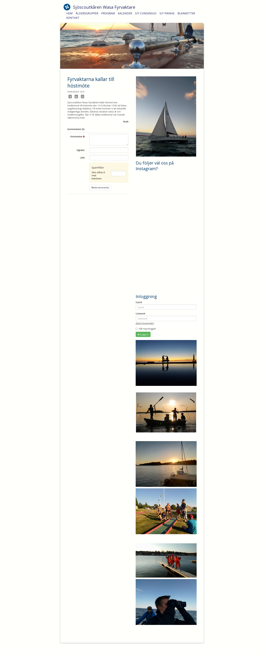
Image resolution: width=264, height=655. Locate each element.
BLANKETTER (186, 13)
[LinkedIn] (76, 96)
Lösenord (140, 313)
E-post (139, 302)
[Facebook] (70, 96)
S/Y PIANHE (167, 13)
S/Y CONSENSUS (145, 13)
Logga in (143, 334)
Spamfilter (98, 167)
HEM (69, 13)
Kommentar (76, 136)
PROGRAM (108, 13)
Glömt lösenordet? (145, 323)
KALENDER (125, 13)
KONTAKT (72, 18)
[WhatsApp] (82, 96)
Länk (82, 157)
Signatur (81, 150)
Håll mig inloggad (147, 328)
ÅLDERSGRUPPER (87, 13)
